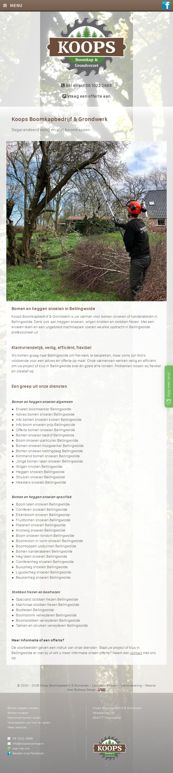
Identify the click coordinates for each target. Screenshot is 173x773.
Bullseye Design (85, 690)
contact (136, 652)
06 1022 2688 (23, 738)
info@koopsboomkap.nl (28, 743)
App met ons (21, 748)
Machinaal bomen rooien (24, 718)
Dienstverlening (131, 685)
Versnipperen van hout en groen (29, 722)
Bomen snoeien (18, 713)
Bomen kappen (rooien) (23, 708)
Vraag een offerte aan (88, 96)
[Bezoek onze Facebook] (166, 5)
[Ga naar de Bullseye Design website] (101, 690)
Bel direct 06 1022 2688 (88, 85)
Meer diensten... (19, 727)
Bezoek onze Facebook (28, 753)
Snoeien (112, 685)
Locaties (98, 685)
